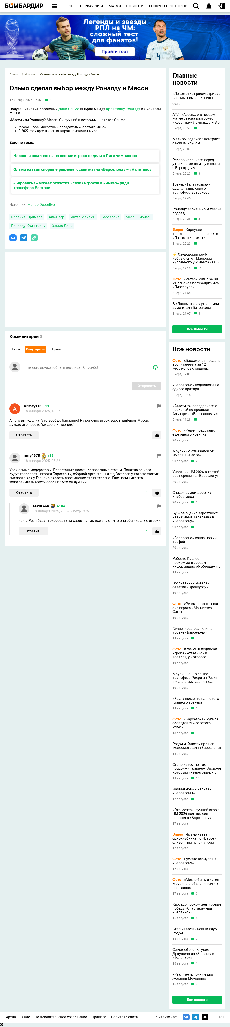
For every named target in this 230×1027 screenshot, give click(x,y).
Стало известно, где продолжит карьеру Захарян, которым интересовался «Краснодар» (196, 769)
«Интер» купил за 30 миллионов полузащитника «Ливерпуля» (195, 283)
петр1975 (32, 456)
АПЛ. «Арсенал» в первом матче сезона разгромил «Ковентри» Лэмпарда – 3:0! (196, 119)
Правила (99, 1017)
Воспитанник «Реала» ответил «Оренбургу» (190, 585)
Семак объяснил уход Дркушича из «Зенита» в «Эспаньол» (193, 954)
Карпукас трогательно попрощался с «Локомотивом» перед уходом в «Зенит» (195, 234)
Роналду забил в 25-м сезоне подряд (196, 211)
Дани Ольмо (68, 109)
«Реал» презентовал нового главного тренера (195, 700)
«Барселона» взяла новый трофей (194, 540)
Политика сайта (124, 1017)
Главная (14, 74)
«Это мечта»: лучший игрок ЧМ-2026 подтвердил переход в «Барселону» (195, 814)
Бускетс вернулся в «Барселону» (194, 861)
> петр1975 (80, 511)
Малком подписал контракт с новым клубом (196, 141)
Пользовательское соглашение (61, 1017)
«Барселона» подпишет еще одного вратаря (195, 387)
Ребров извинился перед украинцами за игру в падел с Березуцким (196, 164)
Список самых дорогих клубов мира (191, 494)
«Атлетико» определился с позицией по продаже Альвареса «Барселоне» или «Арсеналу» (196, 410)
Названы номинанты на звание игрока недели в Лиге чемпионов (75, 155)
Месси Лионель (139, 217)
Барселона (110, 217)
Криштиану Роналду (123, 109)
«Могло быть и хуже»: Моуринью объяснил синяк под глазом (196, 884)
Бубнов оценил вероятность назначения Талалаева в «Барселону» (196, 517)
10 (197, 778)
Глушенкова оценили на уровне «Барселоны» (192, 630)
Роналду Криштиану (28, 226)
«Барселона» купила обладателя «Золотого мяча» (195, 723)
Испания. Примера (26, 217)
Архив (11, 1017)
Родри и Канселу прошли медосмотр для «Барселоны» (197, 746)
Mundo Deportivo (41, 204)
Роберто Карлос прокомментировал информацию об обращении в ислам (196, 562)
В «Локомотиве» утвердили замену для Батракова (195, 306)
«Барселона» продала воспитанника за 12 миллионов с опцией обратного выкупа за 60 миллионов (196, 365)
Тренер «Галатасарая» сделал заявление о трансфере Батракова (191, 188)
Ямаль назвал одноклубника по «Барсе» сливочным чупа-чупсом (194, 838)
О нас (25, 1017)
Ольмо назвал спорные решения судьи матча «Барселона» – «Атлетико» (82, 169)
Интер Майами (83, 217)
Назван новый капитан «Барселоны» (191, 791)
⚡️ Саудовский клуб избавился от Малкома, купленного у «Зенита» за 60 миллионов (196, 258)
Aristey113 (32, 406)
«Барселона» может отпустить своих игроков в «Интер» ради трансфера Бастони (71, 185)
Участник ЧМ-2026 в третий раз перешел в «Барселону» (195, 474)
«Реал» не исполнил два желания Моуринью (192, 976)
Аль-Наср (56, 217)
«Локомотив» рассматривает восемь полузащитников (197, 96)
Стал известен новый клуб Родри (194, 931)
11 (200, 268)
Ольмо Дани (62, 226)
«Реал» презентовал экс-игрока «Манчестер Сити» (195, 608)
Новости (30, 74)
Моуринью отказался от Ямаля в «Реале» (193, 453)
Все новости (197, 329)
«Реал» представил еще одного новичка (194, 432)
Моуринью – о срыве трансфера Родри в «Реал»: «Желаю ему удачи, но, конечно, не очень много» (195, 678)
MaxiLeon (41, 506)
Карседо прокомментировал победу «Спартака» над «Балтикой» (196, 908)
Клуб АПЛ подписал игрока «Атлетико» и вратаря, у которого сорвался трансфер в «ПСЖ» (196, 653)
